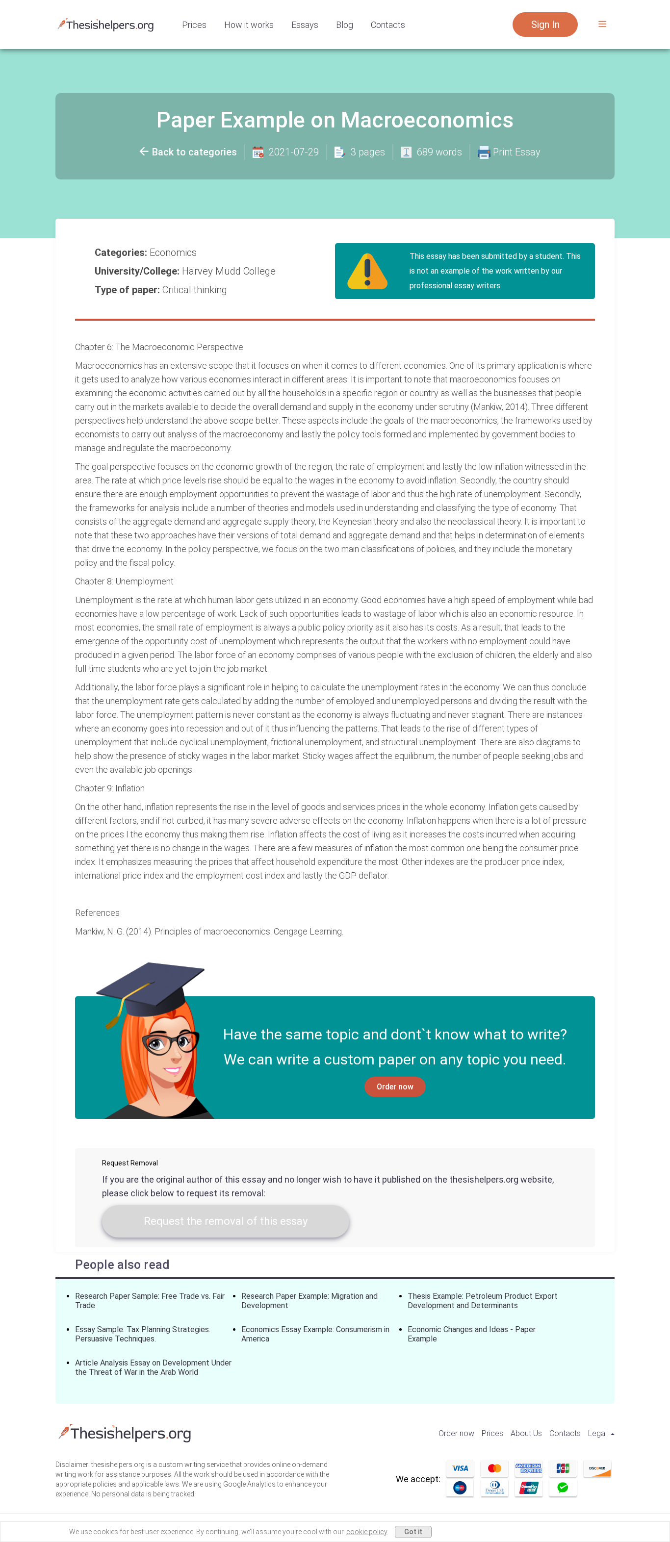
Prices (194, 25)
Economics (174, 252)
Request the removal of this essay (226, 1221)
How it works (249, 25)
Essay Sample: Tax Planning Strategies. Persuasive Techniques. (142, 1334)
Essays (304, 25)
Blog (344, 25)
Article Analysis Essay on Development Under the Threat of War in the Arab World (153, 1367)
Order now (395, 1086)
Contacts (388, 25)
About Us (526, 1433)
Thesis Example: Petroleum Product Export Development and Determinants (483, 1300)
